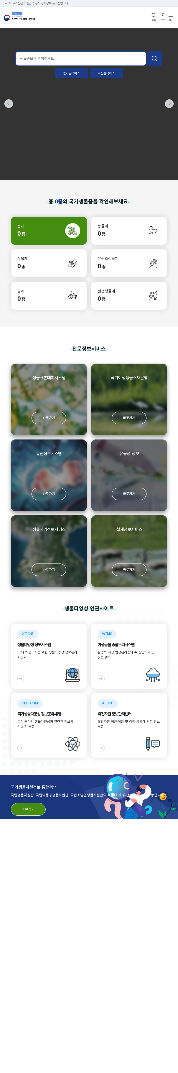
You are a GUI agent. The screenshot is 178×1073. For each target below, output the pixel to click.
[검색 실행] (154, 58)
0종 (59, 201)
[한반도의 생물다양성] (19, 17)
